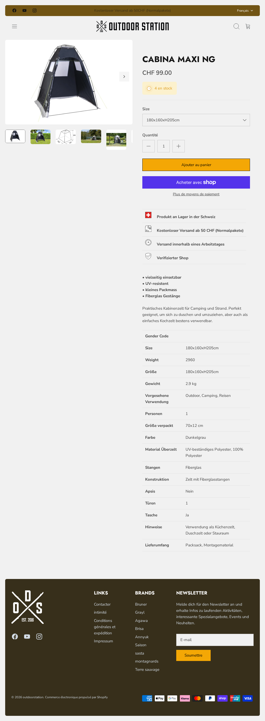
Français (243, 11)
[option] (68, 82)
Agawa (141, 620)
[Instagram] (35, 10)
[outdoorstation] (132, 26)
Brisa (139, 628)
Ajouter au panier (196, 164)
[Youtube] (24, 10)
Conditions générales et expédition (104, 627)
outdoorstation (33, 697)
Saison (140, 645)
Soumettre (193, 655)
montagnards (146, 661)
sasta (139, 653)
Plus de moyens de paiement (196, 194)
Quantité (150, 135)
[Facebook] (14, 10)
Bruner (141, 604)
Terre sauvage (147, 669)
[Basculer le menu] (17, 26)
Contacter (102, 604)
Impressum (103, 641)
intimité (100, 612)
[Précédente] (84, 10)
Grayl (139, 612)
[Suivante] (181, 10)
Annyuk (142, 637)
